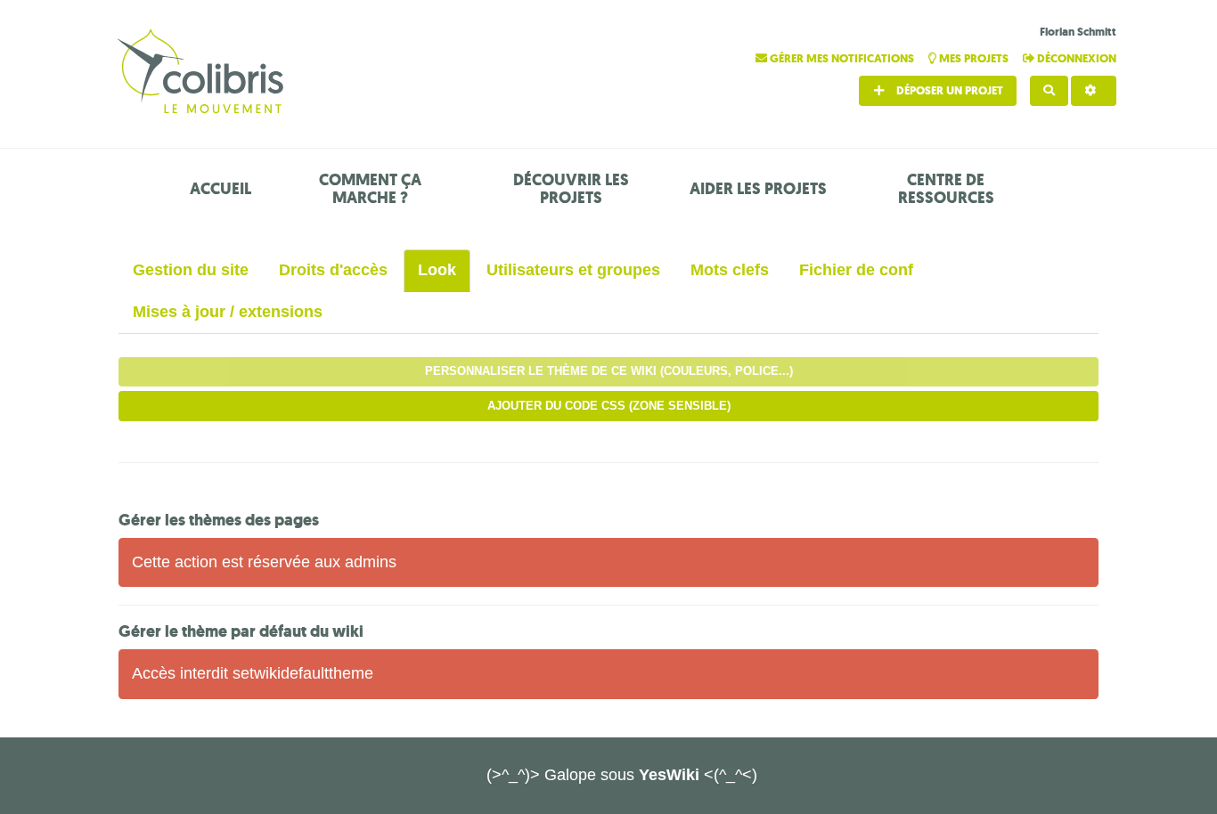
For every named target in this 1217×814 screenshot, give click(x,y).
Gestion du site (191, 270)
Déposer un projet (948, 90)
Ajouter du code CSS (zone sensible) (609, 405)
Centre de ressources (946, 188)
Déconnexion (1075, 58)
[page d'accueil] (203, 73)
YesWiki (669, 775)
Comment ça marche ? (370, 188)
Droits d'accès (333, 270)
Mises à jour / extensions (228, 312)
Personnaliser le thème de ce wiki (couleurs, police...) (609, 371)
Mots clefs (729, 270)
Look (437, 270)
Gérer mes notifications (842, 58)
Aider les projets (758, 188)
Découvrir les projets (571, 188)
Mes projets (973, 58)
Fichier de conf (856, 270)
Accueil (220, 188)
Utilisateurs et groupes (573, 270)
